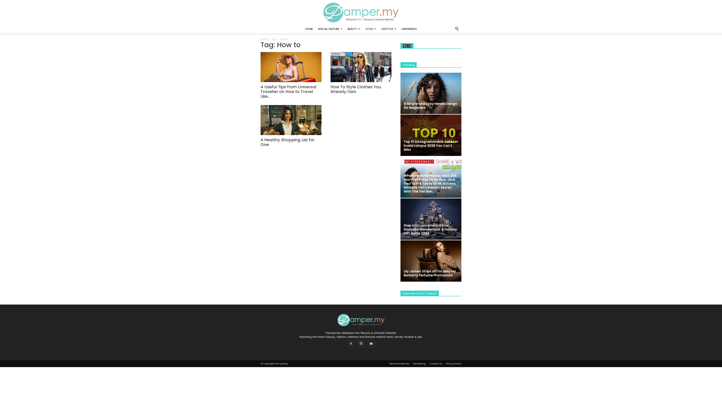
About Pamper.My (399, 363)
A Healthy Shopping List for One (288, 142)
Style (369, 29)
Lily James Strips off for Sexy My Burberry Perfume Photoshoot (430, 273)
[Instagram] (361, 343)
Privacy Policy (453, 363)
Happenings (409, 29)
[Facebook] (351, 344)
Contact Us (435, 363)
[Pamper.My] (361, 12)
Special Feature (328, 29)
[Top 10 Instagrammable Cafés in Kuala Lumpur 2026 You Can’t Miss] (430, 135)
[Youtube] (371, 344)
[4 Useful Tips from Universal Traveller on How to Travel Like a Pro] (291, 67)
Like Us (407, 46)
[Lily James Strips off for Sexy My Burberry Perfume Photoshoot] (430, 261)
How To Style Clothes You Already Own (356, 89)
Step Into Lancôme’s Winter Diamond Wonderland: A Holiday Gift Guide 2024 (430, 229)
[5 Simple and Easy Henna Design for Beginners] (430, 93)
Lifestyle (387, 29)
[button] (456, 29)
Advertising (419, 363)
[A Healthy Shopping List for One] (291, 120)
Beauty (352, 29)
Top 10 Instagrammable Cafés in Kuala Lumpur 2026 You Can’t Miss (431, 145)
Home (309, 29)
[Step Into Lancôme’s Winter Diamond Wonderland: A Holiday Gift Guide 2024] (430, 219)
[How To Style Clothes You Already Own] (361, 67)
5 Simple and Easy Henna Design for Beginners (430, 105)
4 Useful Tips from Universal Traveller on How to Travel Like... (288, 91)
